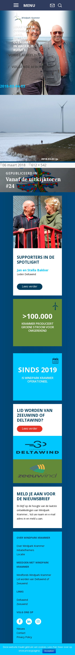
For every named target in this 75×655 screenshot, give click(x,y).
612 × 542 (38, 165)
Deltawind (22, 599)
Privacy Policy (24, 637)
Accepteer (49, 651)
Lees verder (29, 286)
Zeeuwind (22, 604)
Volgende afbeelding (32, 66)
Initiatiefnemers (25, 550)
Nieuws (21, 628)
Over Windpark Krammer (30, 546)
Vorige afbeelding (25, 55)
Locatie (21, 554)
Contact (21, 633)
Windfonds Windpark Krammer (34, 575)
